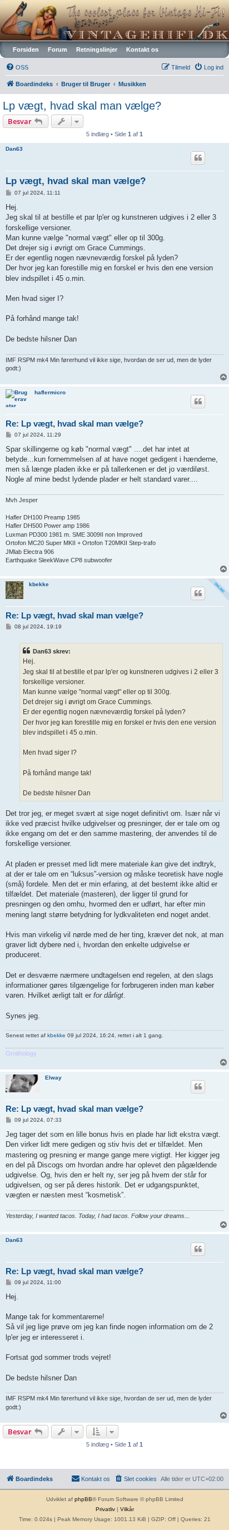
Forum (57, 49)
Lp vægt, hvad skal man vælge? (82, 106)
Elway (53, 1078)
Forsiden (26, 49)
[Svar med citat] (198, 158)
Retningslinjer (96, 49)
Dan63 (14, 149)
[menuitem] (17, 67)
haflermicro (50, 392)
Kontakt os (142, 49)
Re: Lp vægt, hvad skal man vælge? (74, 423)
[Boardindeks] (114, 20)
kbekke (39, 584)
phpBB (83, 1499)
